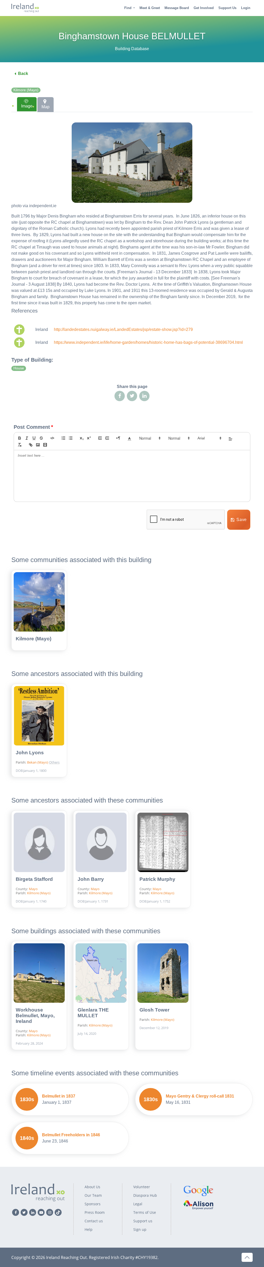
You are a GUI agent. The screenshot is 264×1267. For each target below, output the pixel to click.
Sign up (139, 1229)
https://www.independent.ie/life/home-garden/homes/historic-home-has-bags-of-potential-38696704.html (148, 342)
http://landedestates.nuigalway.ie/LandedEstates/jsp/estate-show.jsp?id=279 (123, 329)
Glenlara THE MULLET (93, 1012)
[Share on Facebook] (119, 396)
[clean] (19, 445)
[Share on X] (132, 396)
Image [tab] (26, 106)
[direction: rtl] (118, 438)
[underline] (34, 438)
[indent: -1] (100, 438)
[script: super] (89, 438)
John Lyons (30, 752)
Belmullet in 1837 (58, 1096)
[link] (30, 445)
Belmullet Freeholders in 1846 (71, 1135)
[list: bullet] (70, 438)
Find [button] (127, 8)
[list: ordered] (63, 438)
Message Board (176, 8)
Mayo (33, 889)
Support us (142, 1220)
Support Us (227, 8)
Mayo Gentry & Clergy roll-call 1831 (200, 1096)
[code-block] (52, 438)
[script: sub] (81, 438)
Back (23, 73)
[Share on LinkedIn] (144, 396)
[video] (45, 445)
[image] (38, 445)
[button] (129, 438)
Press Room (95, 1212)
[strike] (41, 438)
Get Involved (204, 8)
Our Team (93, 1195)
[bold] (19, 438)
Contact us (94, 1220)
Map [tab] (46, 107)
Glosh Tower (154, 1010)
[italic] (26, 438)
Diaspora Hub (145, 1195)
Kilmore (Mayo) (25, 90)
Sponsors (93, 1203)
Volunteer (141, 1186)
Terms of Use (144, 1212)
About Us (92, 1186)
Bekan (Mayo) (38, 762)
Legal (137, 1203)
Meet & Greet (149, 8)
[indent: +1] (107, 438)
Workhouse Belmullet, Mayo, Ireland (35, 1015)
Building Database (132, 48)
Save (241, 519)
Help (89, 1229)
